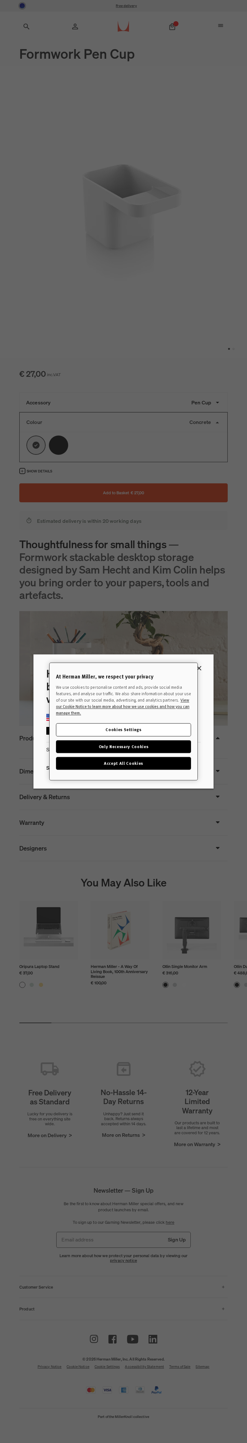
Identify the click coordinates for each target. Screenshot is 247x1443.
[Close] (199, 668)
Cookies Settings (123, 730)
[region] (123, 721)
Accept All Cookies (123, 763)
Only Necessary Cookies (123, 746)
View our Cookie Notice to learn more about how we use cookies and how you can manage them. (122, 706)
